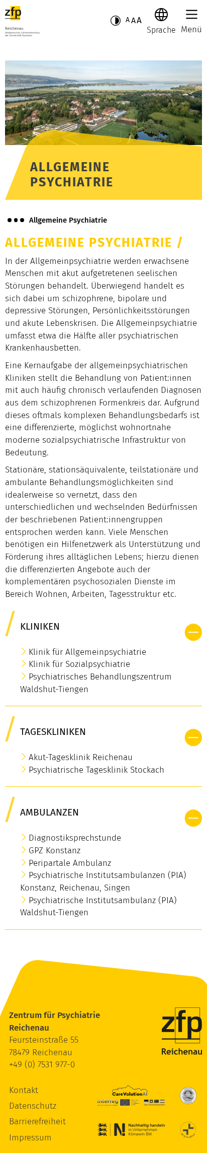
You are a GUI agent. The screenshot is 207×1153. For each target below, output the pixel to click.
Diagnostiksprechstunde (75, 838)
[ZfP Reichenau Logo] (22, 21)
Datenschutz (32, 1106)
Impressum (30, 1137)
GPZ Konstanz (54, 850)
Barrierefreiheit (37, 1121)
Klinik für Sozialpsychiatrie (79, 664)
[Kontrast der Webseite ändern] (116, 21)
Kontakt (23, 1090)
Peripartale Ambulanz (70, 863)
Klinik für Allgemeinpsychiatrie (87, 652)
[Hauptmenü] (191, 14)
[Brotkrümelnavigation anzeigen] (16, 220)
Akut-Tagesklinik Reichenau (81, 757)
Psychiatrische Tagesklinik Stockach (96, 770)
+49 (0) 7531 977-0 (42, 1064)
